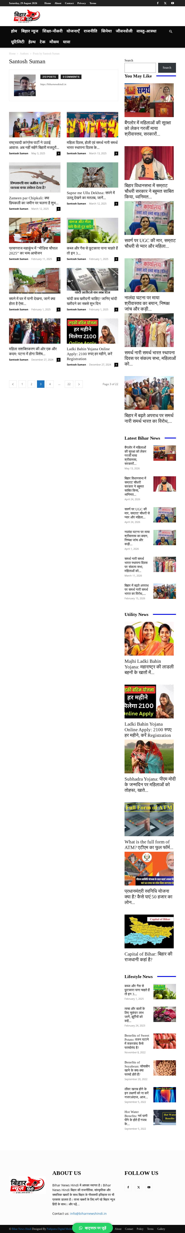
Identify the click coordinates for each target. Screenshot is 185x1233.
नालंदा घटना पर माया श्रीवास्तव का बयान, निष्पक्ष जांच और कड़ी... (147, 303)
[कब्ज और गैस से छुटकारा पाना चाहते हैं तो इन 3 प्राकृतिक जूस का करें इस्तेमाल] (92, 230)
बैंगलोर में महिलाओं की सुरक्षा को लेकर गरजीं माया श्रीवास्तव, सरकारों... (148, 128)
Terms (93, 3)
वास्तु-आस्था (146, 31)
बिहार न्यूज (29, 31)
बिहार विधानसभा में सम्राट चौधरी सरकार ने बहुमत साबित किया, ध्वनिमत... (149, 191)
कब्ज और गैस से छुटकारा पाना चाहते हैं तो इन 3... (137, 990)
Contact (69, 3)
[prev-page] (13, 384)
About (58, 3)
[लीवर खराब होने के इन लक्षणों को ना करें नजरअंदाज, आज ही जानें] (164, 1095)
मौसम (54, 42)
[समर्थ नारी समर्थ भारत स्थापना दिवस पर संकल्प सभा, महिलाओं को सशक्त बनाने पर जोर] (150, 330)
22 (69, 384)
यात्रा (66, 42)
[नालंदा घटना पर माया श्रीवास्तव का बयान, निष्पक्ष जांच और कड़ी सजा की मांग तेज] (150, 275)
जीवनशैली (124, 31)
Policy (140, 1229)
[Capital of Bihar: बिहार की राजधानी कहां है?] (150, 931)
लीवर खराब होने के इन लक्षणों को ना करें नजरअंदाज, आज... (137, 1093)
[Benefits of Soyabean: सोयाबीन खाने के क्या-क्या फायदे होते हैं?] (164, 1068)
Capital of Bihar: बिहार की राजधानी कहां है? (148, 956)
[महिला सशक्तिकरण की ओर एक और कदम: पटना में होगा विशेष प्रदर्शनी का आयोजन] (34, 331)
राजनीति (90, 31)
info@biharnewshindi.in (88, 1213)
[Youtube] (172, 3)
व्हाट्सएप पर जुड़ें (95, 1228)
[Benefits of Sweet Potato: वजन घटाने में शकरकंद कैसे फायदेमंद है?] (164, 1041)
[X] (165, 3)
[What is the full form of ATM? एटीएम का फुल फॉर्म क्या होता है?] (150, 819)
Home (47, 3)
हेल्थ (32, 42)
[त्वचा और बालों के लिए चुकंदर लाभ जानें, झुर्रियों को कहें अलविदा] (164, 1014)
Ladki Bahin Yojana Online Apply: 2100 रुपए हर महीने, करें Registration (89, 354)
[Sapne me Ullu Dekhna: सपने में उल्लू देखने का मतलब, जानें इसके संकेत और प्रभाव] (92, 175)
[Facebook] (157, 3)
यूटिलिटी (17, 42)
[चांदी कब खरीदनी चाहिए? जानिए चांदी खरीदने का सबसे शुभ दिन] (92, 280)
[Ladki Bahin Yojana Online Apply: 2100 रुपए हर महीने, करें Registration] (92, 331)
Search (129, 60)
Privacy (81, 3)
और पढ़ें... (74, 1204)
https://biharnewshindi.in (53, 84)
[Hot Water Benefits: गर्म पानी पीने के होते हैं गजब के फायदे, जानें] (164, 1117)
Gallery (161, 1229)
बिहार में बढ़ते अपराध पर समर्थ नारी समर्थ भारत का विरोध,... (149, 418)
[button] (170, 32)
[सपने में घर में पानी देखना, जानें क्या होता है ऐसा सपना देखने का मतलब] (34, 280)
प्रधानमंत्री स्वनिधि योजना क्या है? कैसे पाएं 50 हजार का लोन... (148, 896)
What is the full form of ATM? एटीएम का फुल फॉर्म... (149, 844)
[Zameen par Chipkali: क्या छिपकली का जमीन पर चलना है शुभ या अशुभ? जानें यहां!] (34, 177)
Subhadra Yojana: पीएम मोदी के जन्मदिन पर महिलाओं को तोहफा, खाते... (150, 784)
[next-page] (79, 384)
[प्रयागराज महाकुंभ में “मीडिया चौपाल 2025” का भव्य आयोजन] (34, 230)
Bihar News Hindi (21, 1229)
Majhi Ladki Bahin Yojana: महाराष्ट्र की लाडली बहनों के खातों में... (149, 667)
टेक (42, 42)
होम (14, 31)
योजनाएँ (73, 31)
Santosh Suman (18, 153)
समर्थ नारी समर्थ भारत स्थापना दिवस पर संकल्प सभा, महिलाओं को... (150, 358)
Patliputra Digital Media (59, 1229)
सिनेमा (106, 31)
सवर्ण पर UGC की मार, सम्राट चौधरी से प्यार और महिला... (150, 243)
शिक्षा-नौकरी (52, 31)
